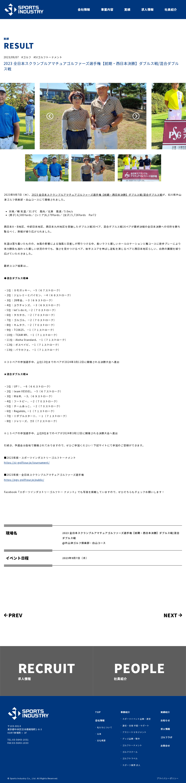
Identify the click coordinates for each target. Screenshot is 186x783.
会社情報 (84, 9)
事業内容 (107, 9)
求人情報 (147, 9)
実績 (127, 9)
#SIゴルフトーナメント (48, 57)
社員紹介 (171, 9)
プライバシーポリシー (168, 778)
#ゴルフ (26, 57)
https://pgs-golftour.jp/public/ (24, 480)
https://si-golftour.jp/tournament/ (27, 462)
